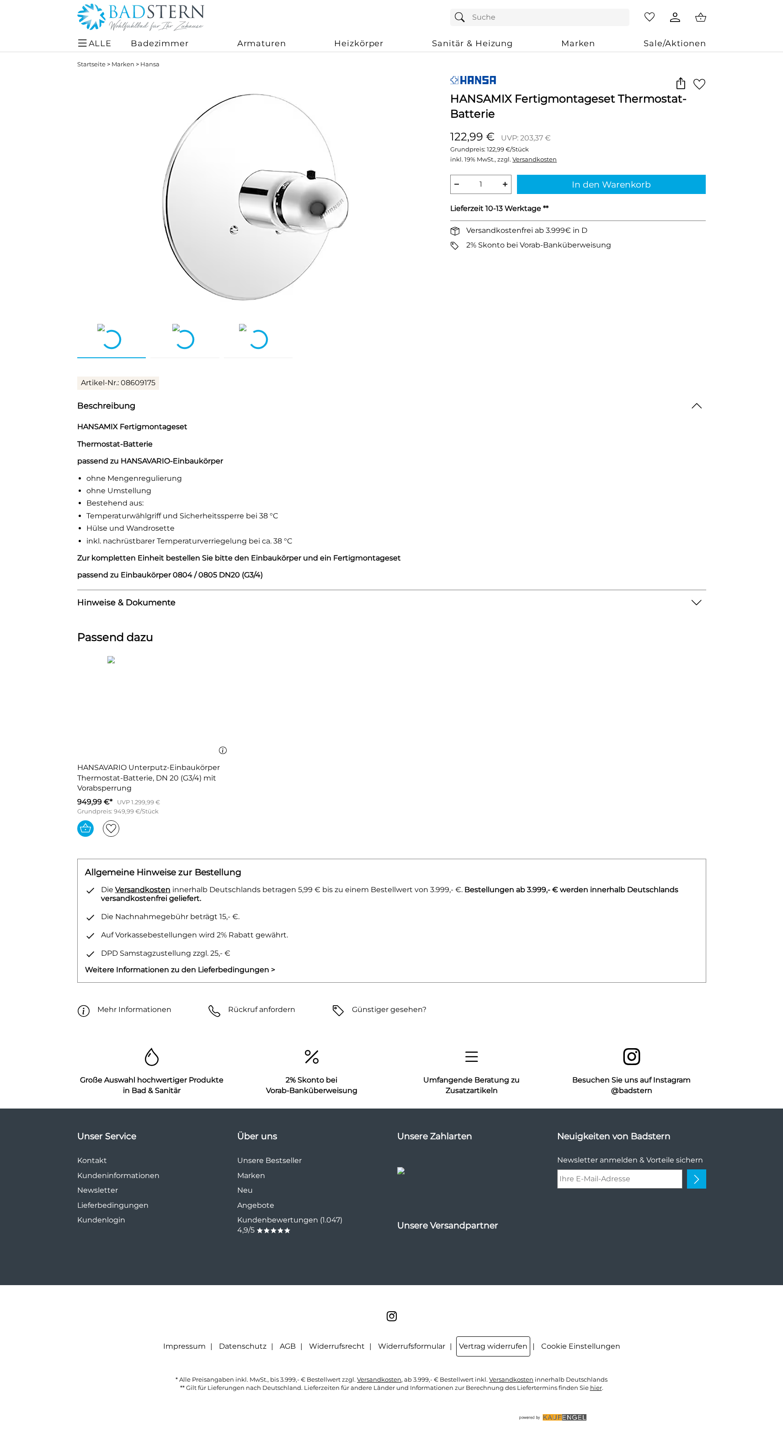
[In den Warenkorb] (85, 828)
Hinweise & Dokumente (126, 602)
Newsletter (97, 1190)
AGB (288, 1346)
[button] (681, 84)
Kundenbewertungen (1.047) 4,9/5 (289, 1225)
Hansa (150, 64)
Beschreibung (106, 405)
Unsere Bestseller (269, 1160)
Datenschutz (242, 1346)
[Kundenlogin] (675, 17)
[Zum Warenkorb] (700, 17)
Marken (123, 64)
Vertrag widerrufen (493, 1346)
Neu (245, 1190)
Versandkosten (534, 159)
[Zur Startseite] (140, 17)
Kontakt (92, 1160)
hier (596, 1387)
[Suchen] (462, 17)
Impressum (184, 1346)
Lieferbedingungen (113, 1205)
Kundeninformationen (118, 1175)
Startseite (91, 64)
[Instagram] (392, 1316)
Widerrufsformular (411, 1346)
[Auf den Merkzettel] (699, 84)
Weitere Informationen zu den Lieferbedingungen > (180, 969)
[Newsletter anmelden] (696, 1179)
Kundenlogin (101, 1220)
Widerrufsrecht (337, 1346)
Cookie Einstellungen (580, 1346)
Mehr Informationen (134, 1009)
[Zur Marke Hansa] (473, 80)
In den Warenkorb (611, 184)
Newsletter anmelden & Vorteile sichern (630, 1160)
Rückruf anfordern (261, 1009)
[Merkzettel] (649, 17)
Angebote (255, 1205)
